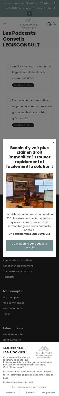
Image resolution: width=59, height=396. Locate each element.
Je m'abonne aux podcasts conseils (29, 245)
